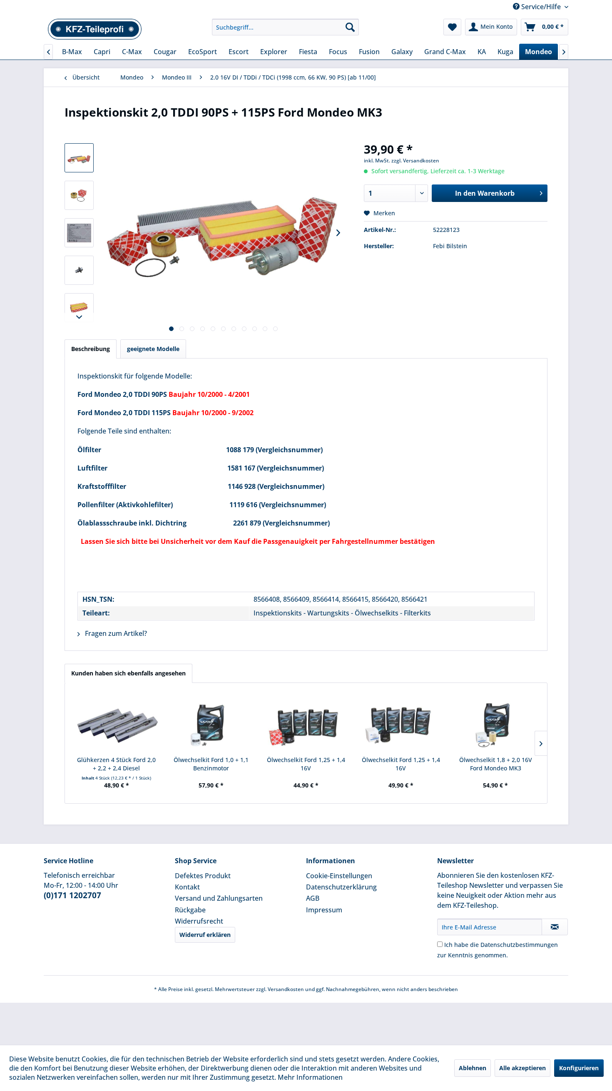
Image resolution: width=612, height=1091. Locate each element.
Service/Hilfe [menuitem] (541, 6)
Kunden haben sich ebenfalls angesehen (128, 673)
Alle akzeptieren (522, 1068)
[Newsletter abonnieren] (555, 927)
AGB (312, 898)
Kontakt (187, 887)
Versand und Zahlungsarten (219, 898)
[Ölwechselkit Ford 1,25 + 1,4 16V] (306, 722)
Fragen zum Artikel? (115, 633)
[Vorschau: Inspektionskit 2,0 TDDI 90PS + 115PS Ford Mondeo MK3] (79, 157)
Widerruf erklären (205, 935)
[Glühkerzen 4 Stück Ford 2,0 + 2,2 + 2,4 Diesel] (116, 722)
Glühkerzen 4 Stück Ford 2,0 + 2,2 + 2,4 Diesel (116, 764)
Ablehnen (472, 1068)
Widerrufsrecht (199, 921)
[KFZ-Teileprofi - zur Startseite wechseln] (95, 29)
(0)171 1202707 (72, 895)
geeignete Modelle (153, 349)
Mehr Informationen (310, 1077)
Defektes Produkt (203, 875)
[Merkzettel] (452, 27)
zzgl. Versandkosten (415, 160)
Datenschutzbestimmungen (519, 945)
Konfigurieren (579, 1068)
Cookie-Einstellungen (339, 875)
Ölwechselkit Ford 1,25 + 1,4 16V (306, 764)
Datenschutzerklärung (341, 887)
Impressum (324, 909)
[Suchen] (350, 27)
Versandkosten (286, 989)
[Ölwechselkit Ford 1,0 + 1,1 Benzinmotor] (211, 722)
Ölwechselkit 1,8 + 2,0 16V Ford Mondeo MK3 (495, 764)
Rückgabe (190, 909)
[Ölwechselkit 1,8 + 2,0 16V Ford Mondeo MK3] (495, 722)
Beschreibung (90, 349)
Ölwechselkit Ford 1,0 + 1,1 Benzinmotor (211, 764)
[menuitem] (285, 27)
